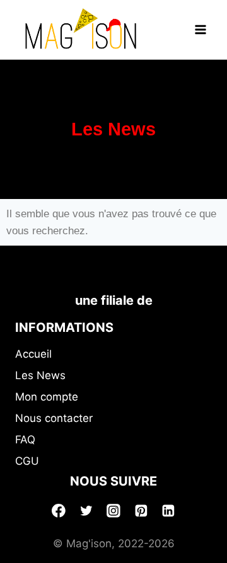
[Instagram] (113, 511)
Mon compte (46, 396)
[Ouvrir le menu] (200, 29)
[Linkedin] (168, 511)
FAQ (25, 439)
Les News (40, 375)
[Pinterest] (141, 511)
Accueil (33, 354)
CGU (27, 461)
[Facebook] (59, 511)
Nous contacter (54, 418)
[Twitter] (86, 511)
